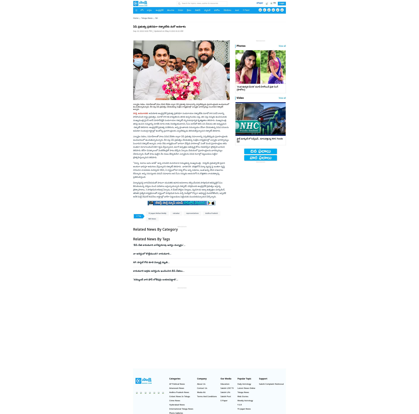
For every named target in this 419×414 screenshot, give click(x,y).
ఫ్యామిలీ (207, 10)
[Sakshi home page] (143, 381)
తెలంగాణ (170, 10)
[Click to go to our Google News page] (282, 10)
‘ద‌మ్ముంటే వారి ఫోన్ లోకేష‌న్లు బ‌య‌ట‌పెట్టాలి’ (176, 279)
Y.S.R (239, 405)
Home (135, 18)
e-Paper (246, 10)
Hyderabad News (177, 405)
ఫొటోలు (217, 10)
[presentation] (238, 67)
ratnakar (176, 213)
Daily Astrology (244, 384)
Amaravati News (176, 388)
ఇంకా (237, 10)
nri (156, 18)
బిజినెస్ (197, 10)
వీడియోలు (227, 10)
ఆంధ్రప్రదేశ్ (159, 10)
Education (225, 384)
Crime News (174, 401)
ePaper (260, 3)
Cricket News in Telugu (179, 396)
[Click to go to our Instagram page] (273, 10)
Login (281, 3)
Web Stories (242, 396)
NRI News (152, 219)
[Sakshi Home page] (140, 3)
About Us (201, 384)
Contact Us (202, 388)
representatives (192, 213)
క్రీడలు (189, 10)
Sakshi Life (225, 392)
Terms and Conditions (207, 396)
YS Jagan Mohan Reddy (157, 213)
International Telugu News (181, 409)
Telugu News (243, 392)
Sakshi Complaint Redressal (271, 384)
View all (282, 46)
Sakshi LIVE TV (227, 388)
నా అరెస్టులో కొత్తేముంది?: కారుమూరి (180, 254)
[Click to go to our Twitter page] (269, 10)
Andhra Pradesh (211, 213)
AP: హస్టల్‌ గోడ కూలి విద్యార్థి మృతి (180, 262)
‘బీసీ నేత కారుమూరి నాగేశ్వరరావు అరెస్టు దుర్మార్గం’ (179, 245)
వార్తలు (149, 10)
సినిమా (180, 10)
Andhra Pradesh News (179, 392)
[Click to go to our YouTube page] (277, 10)
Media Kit (201, 392)
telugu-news (147, 18)
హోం (142, 10)
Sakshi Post (226, 396)
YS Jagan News (244, 409)
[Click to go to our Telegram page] (158, 392)
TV (274, 3)
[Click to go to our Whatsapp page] (264, 10)
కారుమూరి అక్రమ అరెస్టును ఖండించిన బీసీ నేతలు (180, 271)
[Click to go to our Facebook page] (260, 10)
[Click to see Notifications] (266, 3)
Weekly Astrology (245, 401)
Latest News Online (246, 388)
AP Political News (177, 384)
